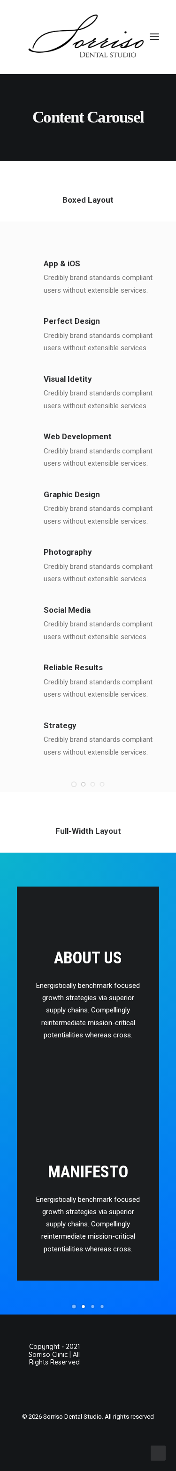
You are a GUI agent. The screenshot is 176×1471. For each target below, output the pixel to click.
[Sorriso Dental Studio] (88, 37)
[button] (154, 37)
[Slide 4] (102, 281)
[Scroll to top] (158, 1452)
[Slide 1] (74, 281)
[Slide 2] (83, 281)
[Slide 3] (93, 281)
